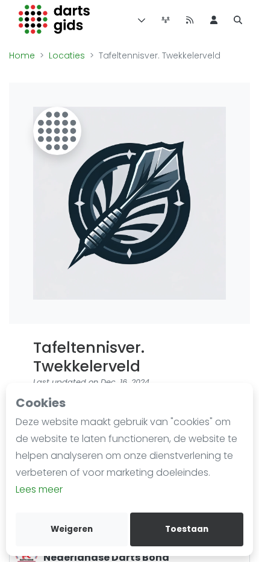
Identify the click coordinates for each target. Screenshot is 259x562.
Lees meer (39, 489)
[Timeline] (166, 19)
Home (22, 55)
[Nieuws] (190, 19)
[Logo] (54, 19)
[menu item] (214, 19)
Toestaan (186, 529)
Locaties (67, 55)
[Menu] (139, 19)
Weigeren (72, 529)
